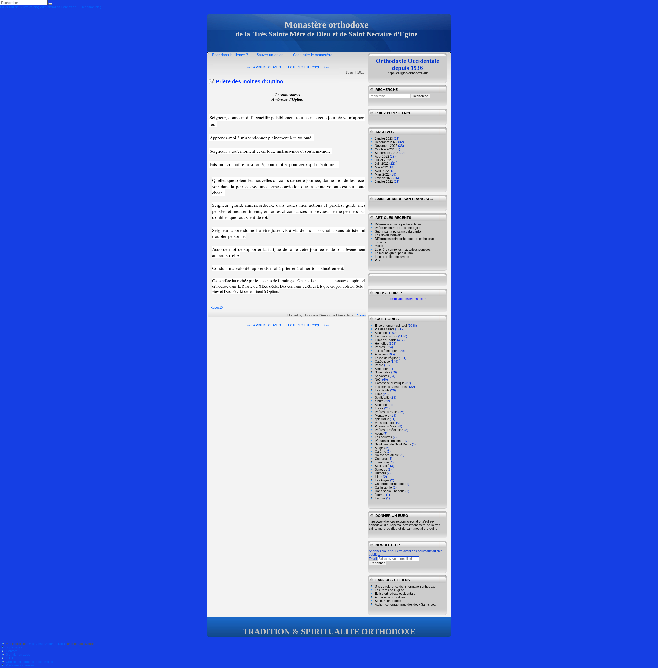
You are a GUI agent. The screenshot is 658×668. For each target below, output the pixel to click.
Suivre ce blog (30, 7)
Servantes (382, 376)
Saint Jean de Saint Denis (393, 444)
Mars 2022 (382, 174)
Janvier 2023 (384, 138)
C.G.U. (10, 658)
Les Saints (382, 390)
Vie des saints (384, 329)
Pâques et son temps (389, 441)
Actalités (381, 354)
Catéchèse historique (390, 383)
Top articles (14, 647)
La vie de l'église (386, 358)
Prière (379, 365)
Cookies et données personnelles (29, 662)
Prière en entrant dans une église (398, 228)
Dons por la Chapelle (390, 491)
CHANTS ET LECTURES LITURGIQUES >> (298, 67)
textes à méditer (386, 351)
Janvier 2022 (384, 182)
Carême (380, 451)
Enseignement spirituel (391, 325)
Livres (379, 408)
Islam (378, 477)
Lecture (380, 498)
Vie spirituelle (384, 423)
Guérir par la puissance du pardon (399, 231)
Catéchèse (382, 361)
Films (378, 394)
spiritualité (382, 419)
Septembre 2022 (386, 153)
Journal (380, 495)
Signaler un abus (18, 654)
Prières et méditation (389, 430)
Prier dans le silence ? (230, 55)
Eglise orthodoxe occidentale (395, 594)
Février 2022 (383, 178)
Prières (360, 315)
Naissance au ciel (387, 455)
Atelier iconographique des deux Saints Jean (406, 604)
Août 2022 (382, 156)
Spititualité (382, 466)
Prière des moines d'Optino (249, 81)
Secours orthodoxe (388, 601)
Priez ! (379, 260)
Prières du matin (386, 412)
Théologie (382, 462)
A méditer (381, 369)
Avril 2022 (382, 171)
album (379, 401)
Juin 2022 (382, 164)
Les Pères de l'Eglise (389, 590)
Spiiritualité (382, 372)
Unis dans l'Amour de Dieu (46, 644)
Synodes (381, 469)
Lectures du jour (386, 336)
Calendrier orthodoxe (390, 484)
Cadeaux (381, 459)
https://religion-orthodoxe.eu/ (408, 73)
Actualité (381, 405)
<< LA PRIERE (257, 67)
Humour (380, 473)
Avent (379, 433)
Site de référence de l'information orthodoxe (405, 586)
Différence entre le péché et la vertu (399, 224)
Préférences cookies (20, 665)
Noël (378, 379)
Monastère (382, 415)
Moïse (379, 246)
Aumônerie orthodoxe (390, 597)
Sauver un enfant (271, 55)
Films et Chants (385, 340)
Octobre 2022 (384, 149)
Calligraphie (383, 487)
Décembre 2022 (386, 142)
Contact (11, 651)
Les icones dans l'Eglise (391, 387)
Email (373, 559)
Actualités (381, 333)
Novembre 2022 (386, 146)
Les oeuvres (383, 437)
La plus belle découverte (392, 257)
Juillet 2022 (383, 160)
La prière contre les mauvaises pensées (403, 249)
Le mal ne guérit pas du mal (394, 253)
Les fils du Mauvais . (389, 235)
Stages (380, 448)
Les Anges (382, 480)
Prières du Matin (386, 426)
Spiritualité (382, 397)
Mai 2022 (381, 167)
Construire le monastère (312, 55)
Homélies (381, 343)
